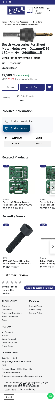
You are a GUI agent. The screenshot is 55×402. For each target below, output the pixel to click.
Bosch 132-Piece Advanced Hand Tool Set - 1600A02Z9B (17, 203)
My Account (7, 332)
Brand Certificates (10, 316)
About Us (6, 306)
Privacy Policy (35, 313)
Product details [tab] (18, 128)
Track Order (7, 346)
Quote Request (9, 339)
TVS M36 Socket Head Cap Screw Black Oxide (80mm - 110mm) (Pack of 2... (17, 262)
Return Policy (35, 309)
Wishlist (5, 335)
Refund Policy (35, 306)
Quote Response (9, 342)
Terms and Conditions (12, 313)
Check (21, 101)
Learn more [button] (10, 389)
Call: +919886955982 (12, 372)
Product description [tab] (21, 121)
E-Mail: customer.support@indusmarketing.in (22, 376)
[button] (39, 10)
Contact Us (7, 309)
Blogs (4, 320)
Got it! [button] (9, 397)
